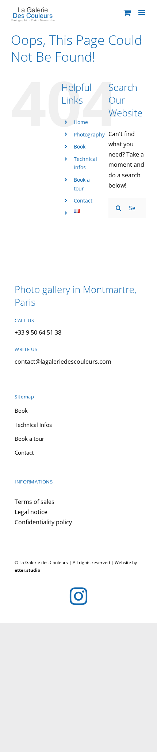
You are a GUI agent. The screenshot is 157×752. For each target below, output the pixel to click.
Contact (83, 200)
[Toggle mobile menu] (142, 12)
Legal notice (31, 512)
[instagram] (78, 596)
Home (81, 122)
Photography (89, 134)
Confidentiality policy (43, 522)
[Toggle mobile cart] (127, 12)
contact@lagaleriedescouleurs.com (63, 362)
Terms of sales (34, 502)
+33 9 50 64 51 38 (38, 332)
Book (79, 146)
